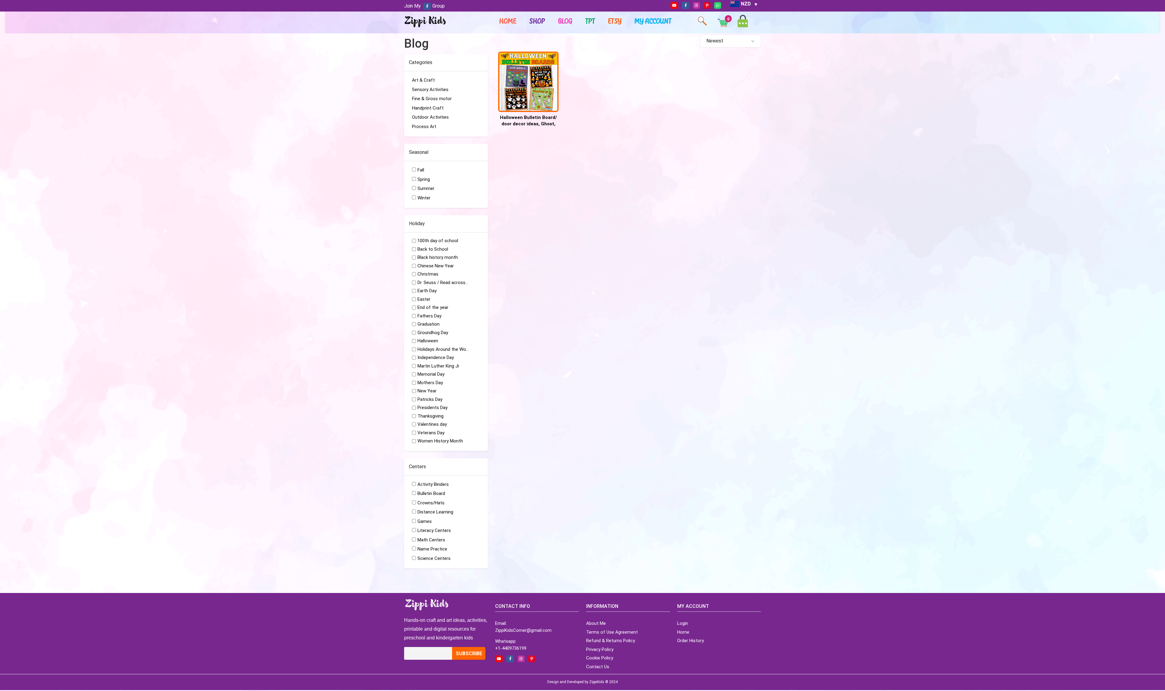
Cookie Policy (599, 658)
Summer (425, 188)
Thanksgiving (430, 416)
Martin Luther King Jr (438, 366)
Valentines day (432, 424)
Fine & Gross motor (432, 98)
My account (653, 20)
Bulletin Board (431, 493)
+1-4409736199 (510, 648)
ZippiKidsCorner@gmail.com (523, 630)
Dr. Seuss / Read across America (443, 282)
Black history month (437, 257)
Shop (537, 20)
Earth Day (427, 290)
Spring (423, 179)
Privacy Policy (599, 649)
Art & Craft (423, 80)
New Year (427, 391)
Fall (420, 170)
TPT (590, 20)
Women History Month (440, 441)
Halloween (427, 341)
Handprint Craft (428, 108)
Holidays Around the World (443, 349)
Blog (565, 20)
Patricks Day (429, 399)
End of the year (432, 307)
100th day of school (437, 240)
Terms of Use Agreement (612, 632)
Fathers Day (429, 316)
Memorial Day (430, 374)
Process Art (424, 126)
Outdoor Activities (430, 117)
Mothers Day (430, 382)
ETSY (615, 20)
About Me (596, 623)
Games (424, 521)
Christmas (427, 274)
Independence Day (435, 357)
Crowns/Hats (430, 503)
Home (507, 20)
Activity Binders (433, 484)
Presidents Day (432, 407)
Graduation (428, 324)
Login (682, 623)
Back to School (432, 249)
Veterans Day (430, 432)
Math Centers (431, 540)
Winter (424, 198)
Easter (424, 299)
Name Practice (432, 549)
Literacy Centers (434, 530)
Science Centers (434, 558)
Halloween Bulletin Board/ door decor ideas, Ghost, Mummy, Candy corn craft (528, 124)
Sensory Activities (430, 89)
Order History (690, 640)
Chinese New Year (435, 266)
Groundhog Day (432, 332)
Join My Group (424, 6)
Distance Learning (435, 512)
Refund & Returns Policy (610, 640)
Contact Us (597, 666)
